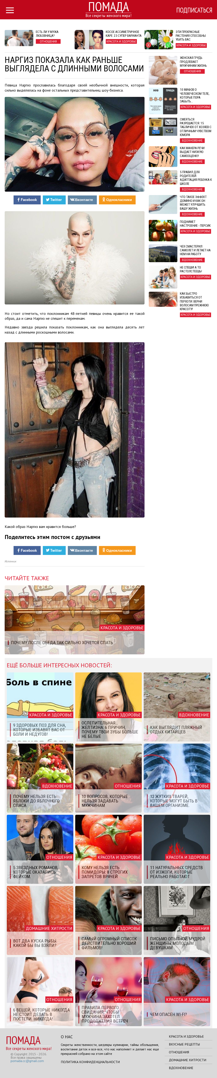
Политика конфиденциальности (90, 1062)
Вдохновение (181, 1068)
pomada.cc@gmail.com (27, 1061)
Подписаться (194, 10)
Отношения (179, 1052)
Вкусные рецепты (184, 1044)
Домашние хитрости (187, 1060)
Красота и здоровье (186, 1036)
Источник (10, 561)
